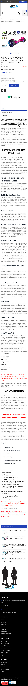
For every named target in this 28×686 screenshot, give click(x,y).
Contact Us (3, 622)
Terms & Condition (5, 643)
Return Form (3, 624)
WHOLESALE (23, 1)
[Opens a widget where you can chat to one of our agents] (4, 683)
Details (4, 109)
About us (3, 620)
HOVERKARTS (4, 664)
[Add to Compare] (5, 90)
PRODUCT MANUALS (5, 652)
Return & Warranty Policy (6, 648)
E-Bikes (2, 671)
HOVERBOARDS (4, 662)
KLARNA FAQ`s (4, 631)
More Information (7, 112)
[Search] (19, 13)
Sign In (4, 1)
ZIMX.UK (13, 679)
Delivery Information (5, 645)
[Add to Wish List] (2, 90)
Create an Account (10, 1)
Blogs (2, 655)
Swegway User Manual (5, 650)
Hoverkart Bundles (5, 669)
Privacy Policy (4, 641)
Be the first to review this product (7, 69)
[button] (9, 53)
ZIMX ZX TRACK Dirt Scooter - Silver (17, 530)
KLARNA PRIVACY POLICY (6, 633)
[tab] (14, 109)
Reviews (4, 115)
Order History (3, 626)
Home (2, 18)
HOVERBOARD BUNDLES (6, 667)
